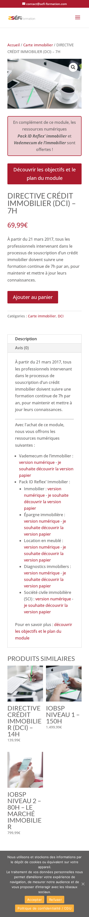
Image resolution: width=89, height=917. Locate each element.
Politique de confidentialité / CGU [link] (44, 908)
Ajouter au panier (33, 297)
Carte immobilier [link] (38, 44)
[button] (78, 21)
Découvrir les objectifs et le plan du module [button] (44, 173)
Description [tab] (26, 339)
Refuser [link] (55, 900)
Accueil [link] (13, 44)
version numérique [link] (37, 462)
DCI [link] (61, 316)
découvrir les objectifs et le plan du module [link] (43, 631)
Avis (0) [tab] (22, 348)
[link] (21, 17)
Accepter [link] (34, 900)
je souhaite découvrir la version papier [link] (46, 469)
